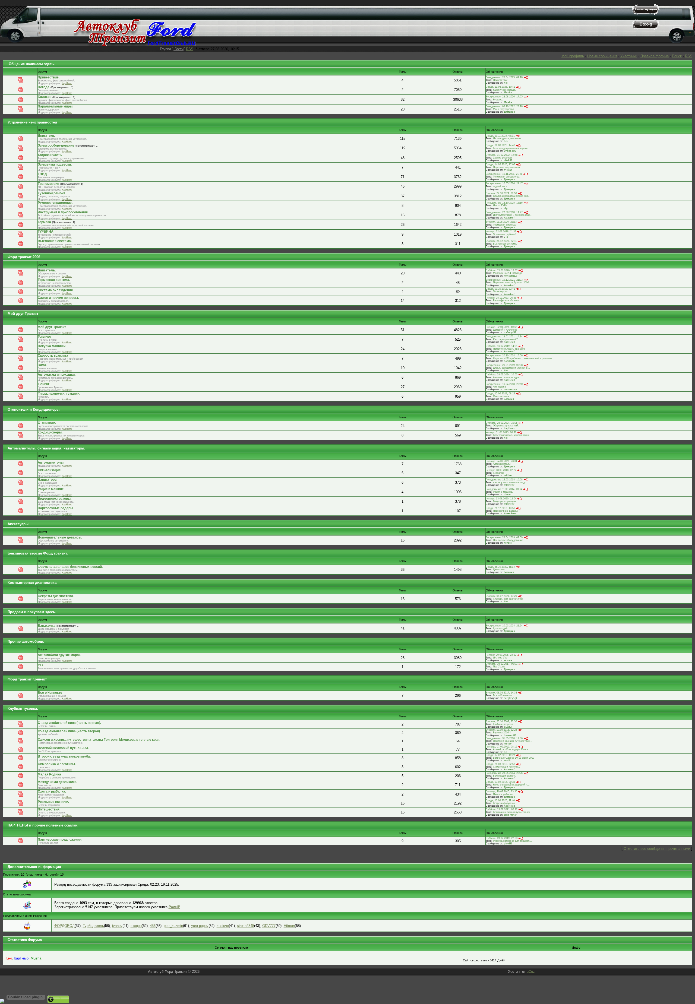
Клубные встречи (503, 724)
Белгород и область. (505, 775)
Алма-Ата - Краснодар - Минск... (512, 749)
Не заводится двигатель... (508, 138)
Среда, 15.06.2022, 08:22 (500, 393)
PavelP (174, 907)
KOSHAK (509, 361)
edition (508, 475)
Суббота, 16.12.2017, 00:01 (501, 664)
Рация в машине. (503, 491)
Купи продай (500, 628)
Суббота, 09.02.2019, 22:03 (501, 838)
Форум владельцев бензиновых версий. (70, 567)
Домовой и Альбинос (505, 329)
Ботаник (509, 399)
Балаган (44, 97)
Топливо (44, 336)
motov (507, 743)
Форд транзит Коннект (27, 679)
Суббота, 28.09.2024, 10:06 (501, 423)
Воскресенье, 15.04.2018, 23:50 (504, 384)
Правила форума (654, 56)
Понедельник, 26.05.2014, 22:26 (504, 773)
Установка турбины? (504, 234)
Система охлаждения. (56, 290)
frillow (508, 170)
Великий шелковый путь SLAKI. (63, 748)
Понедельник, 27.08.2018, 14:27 (504, 212)
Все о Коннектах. (503, 695)
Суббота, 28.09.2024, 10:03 (501, 374)
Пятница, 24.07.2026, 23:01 (501, 461)
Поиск (677, 56)
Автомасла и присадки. (56, 374)
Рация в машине (51, 489)
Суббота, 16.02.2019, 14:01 (501, 346)
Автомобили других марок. (59, 655)
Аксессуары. (19, 524)
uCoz (531, 972)
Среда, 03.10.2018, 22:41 (500, 288)
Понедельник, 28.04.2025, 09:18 (504, 77)
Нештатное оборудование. (508, 540)
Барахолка (46, 626)
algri (507, 208)
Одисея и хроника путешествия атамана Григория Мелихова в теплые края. (99, 740)
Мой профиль (572, 56)
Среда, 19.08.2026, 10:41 (500, 86)
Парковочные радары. (56, 508)
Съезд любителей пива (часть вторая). (69, 731)
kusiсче (223, 926)
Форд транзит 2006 (24, 257)
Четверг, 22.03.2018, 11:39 (501, 231)
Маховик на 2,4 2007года (507, 273)
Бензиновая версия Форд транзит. (38, 553)
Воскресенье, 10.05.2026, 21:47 (504, 183)
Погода (43, 87)
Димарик (509, 111)
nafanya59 (510, 332)
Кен (506, 82)
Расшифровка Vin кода (506, 300)
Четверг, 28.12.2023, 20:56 (501, 297)
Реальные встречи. (53, 802)
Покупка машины (51, 346)
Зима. (42, 365)
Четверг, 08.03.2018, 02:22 (501, 470)
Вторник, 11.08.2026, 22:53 (501, 221)
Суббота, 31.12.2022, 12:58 (501, 155)
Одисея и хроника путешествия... (512, 741)
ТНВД (42, 174)
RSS (189, 49)
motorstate (510, 389)
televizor (509, 485)
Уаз (40, 665)
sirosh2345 (245, 926)
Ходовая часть (50, 155)
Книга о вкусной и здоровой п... (511, 784)
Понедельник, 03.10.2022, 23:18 (504, 106)
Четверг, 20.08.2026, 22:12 (501, 655)
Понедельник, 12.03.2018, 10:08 (504, 479)
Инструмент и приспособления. (63, 212)
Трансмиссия (48, 184)
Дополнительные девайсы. (60, 537)
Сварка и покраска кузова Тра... (511, 196)
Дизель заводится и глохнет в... (511, 367)
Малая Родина (49, 774)
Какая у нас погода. (504, 89)
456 (153, 926)
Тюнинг (43, 384)
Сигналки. (498, 472)
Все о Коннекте (50, 693)
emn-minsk (510, 814)
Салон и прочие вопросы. (58, 298)
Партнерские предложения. (60, 839)
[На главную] (135, 45)
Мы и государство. (504, 109)
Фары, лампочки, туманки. (59, 393)
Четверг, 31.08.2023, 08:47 (501, 432)
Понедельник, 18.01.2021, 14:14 (504, 336)
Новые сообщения (602, 56)
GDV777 (269, 926)
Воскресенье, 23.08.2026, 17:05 (504, 96)
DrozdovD (510, 151)
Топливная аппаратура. (506, 176)
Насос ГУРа (500, 205)
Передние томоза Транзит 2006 (511, 282)
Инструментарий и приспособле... (512, 215)
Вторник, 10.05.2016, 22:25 (501, 730)
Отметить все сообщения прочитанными (657, 849)
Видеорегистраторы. (54, 499)
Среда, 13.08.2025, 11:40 (500, 800)
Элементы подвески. (55, 164)
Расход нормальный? (505, 339)
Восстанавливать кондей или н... (512, 435)
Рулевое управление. (55, 203)
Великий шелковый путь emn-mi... (512, 812)
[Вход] (645, 29)
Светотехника (501, 396)
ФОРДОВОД (64, 926)
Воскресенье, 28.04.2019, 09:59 (504, 537)
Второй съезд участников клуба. (64, 756)
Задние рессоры (502, 157)
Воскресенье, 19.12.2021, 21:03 (504, 279)
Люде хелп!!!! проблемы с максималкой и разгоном (522, 358)
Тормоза (44, 222)
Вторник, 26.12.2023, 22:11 (501, 241)
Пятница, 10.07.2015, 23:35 (501, 791)
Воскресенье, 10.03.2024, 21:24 (504, 625)
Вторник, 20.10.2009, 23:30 (501, 721)
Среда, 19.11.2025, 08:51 (500, 135)
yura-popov (199, 926)
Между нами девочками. (57, 782)
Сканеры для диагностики (508, 598)
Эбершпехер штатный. (506, 425)
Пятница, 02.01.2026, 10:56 (501, 327)
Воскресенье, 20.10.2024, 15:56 (504, 355)
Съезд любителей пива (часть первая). (69, 723)
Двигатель (46, 136)
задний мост (500, 186)
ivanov (117, 926)
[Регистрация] (645, 14)
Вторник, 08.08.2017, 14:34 (501, 692)
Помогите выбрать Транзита (509, 348)
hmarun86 (510, 735)
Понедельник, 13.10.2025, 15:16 (504, 202)
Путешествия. (49, 809)
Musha (508, 92)
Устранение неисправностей (32, 122)
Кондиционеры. (50, 432)
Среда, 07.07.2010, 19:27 (500, 755)
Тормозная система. (504, 224)
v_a (506, 237)
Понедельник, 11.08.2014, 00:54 (504, 489)
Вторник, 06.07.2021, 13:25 (501, 596)
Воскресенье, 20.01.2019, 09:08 (504, 365)
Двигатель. (47, 270)
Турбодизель (93, 926)
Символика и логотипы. (57, 764)
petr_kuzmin (173, 926)
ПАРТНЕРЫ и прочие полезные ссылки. (43, 825)
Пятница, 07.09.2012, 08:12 (501, 746)
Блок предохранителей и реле (510, 148)
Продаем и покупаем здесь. (32, 612)
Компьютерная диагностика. (33, 583)
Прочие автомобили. (26, 641)
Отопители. (47, 423)
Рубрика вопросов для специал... (512, 841)
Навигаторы (47, 480)
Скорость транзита (53, 355)
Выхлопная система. (55, 241)
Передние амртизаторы (506, 167)
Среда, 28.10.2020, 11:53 (500, 566)
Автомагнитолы (51, 462)
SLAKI (508, 727)
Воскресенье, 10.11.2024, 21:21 (504, 174)
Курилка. (498, 99)
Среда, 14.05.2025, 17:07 (500, 164)
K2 (505, 752)
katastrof (509, 217)
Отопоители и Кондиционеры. (34, 409)
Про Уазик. (499, 666)
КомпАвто (510, 513)
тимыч (508, 660)
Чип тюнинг (499, 386)
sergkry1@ (510, 698)
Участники (628, 56)
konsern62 (510, 275)
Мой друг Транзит (23, 314)
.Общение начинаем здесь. (31, 64)
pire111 (508, 843)
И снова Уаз (500, 657)
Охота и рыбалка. (52, 791)
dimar (507, 494)
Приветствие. (48, 77)
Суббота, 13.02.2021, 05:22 (501, 809)
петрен (508, 542)
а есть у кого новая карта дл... (511, 482)
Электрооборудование (56, 145)
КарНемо (67, 83)
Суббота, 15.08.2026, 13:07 (501, 270)
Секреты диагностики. (56, 596)
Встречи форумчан (504, 803)
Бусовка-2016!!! (502, 732)
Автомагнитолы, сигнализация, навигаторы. (46, 448)
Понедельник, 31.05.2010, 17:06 (504, 738)
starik (507, 760)
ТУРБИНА (45, 231)
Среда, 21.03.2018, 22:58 (500, 764)
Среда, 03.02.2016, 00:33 (500, 782)
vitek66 (508, 160)
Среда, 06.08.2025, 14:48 (500, 145)
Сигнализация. (49, 470)
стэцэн (136, 926)
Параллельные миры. (55, 106)
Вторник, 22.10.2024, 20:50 (501, 193)
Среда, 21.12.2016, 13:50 (500, 508)
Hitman (289, 926)
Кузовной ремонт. (52, 193)
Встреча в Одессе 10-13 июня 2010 (513, 757)
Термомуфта (500, 291)
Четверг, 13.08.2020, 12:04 (501, 498)
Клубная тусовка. (23, 709)
